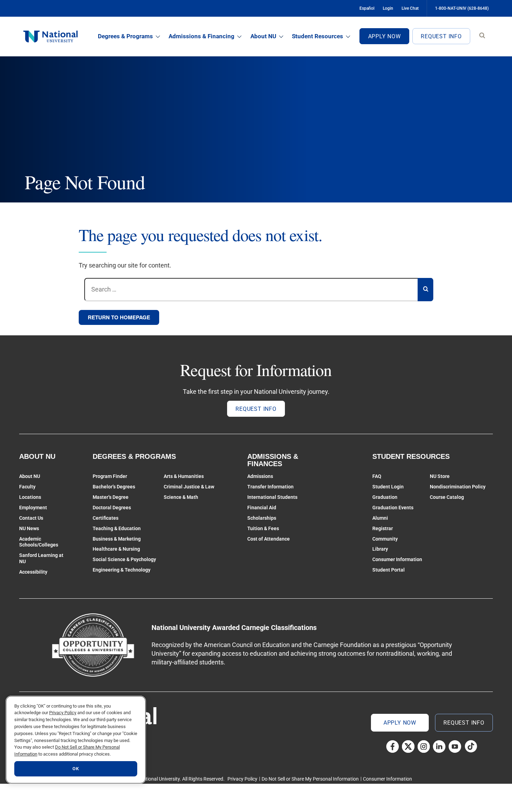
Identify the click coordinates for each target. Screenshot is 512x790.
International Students (272, 497)
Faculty (27, 486)
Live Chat (410, 8)
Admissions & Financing (201, 36)
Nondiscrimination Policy (458, 486)
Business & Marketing (117, 539)
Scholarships (261, 518)
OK (75, 768)
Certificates (105, 518)
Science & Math (181, 497)
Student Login (388, 486)
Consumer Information (397, 559)
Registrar (382, 528)
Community (385, 539)
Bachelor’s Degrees (114, 486)
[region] (76, 740)
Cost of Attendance (268, 539)
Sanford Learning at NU (41, 558)
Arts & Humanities (184, 476)
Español (366, 8)
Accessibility (33, 572)
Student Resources (317, 36)
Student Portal (388, 570)
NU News (29, 528)
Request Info (441, 36)
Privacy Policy (242, 779)
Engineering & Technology (121, 570)
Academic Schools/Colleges (38, 542)
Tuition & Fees (263, 528)
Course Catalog (447, 497)
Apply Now (384, 36)
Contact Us (31, 518)
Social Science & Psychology (124, 559)
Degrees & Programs (125, 36)
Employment (33, 507)
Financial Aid (261, 507)
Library (380, 549)
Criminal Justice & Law (189, 486)
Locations (30, 497)
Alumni (380, 518)
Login (388, 8)
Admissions (260, 476)
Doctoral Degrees (112, 507)
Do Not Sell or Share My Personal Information (310, 779)
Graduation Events (392, 507)
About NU (263, 36)
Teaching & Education (117, 528)
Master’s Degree (111, 497)
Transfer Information (270, 486)
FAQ (376, 476)
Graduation (384, 497)
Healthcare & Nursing (116, 549)
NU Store (440, 476)
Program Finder (110, 476)
